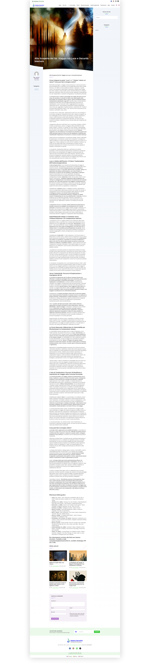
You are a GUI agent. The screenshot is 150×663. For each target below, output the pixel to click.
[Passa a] (116, 5)
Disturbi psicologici (85, 5)
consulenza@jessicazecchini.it (75, 644)
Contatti (113, 5)
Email (71, 607)
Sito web (53, 612)
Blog (109, 5)
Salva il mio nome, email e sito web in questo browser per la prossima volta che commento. (77, 614)
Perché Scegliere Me (95, 5)
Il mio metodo (72, 5)
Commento (53, 600)
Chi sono (64, 5)
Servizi (78, 5)
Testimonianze (103, 5)
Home (60, 5)
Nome (52, 607)
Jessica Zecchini (36, 78)
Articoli (36, 89)
